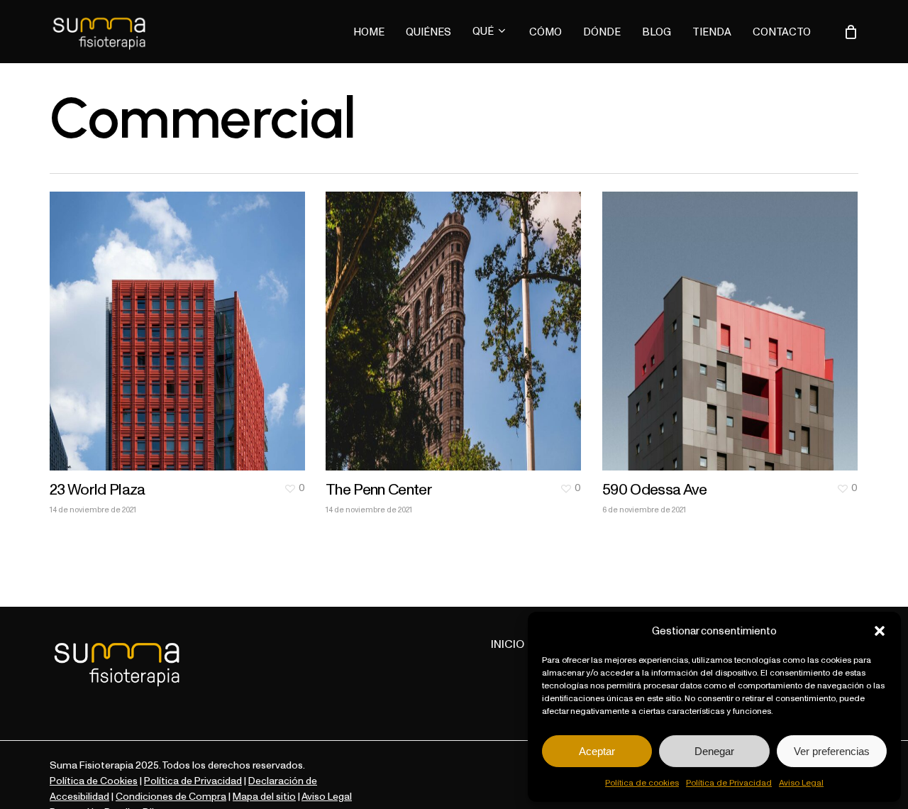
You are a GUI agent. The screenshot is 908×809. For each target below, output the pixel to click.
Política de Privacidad (729, 782)
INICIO (509, 643)
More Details (180, 320)
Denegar (714, 751)
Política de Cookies (94, 780)
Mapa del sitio (264, 796)
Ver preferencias (832, 751)
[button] (880, 631)
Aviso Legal (801, 782)
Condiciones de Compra (171, 796)
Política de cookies (642, 782)
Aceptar (597, 751)
